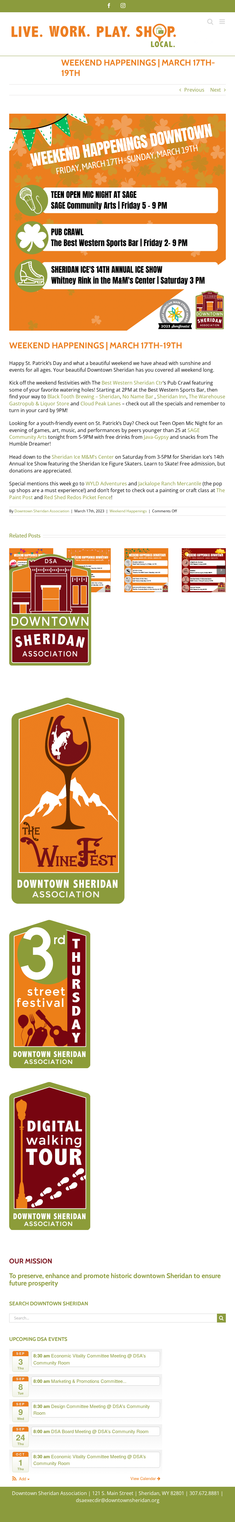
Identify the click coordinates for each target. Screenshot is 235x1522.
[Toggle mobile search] (210, 21)
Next (215, 89)
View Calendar (143, 1478)
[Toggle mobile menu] (222, 21)
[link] (132, 382)
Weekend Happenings (128, 511)
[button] (20, 1478)
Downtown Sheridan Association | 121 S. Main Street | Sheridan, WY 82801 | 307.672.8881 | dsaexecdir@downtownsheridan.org (117, 1496)
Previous (194, 89)
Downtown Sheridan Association (41, 511)
